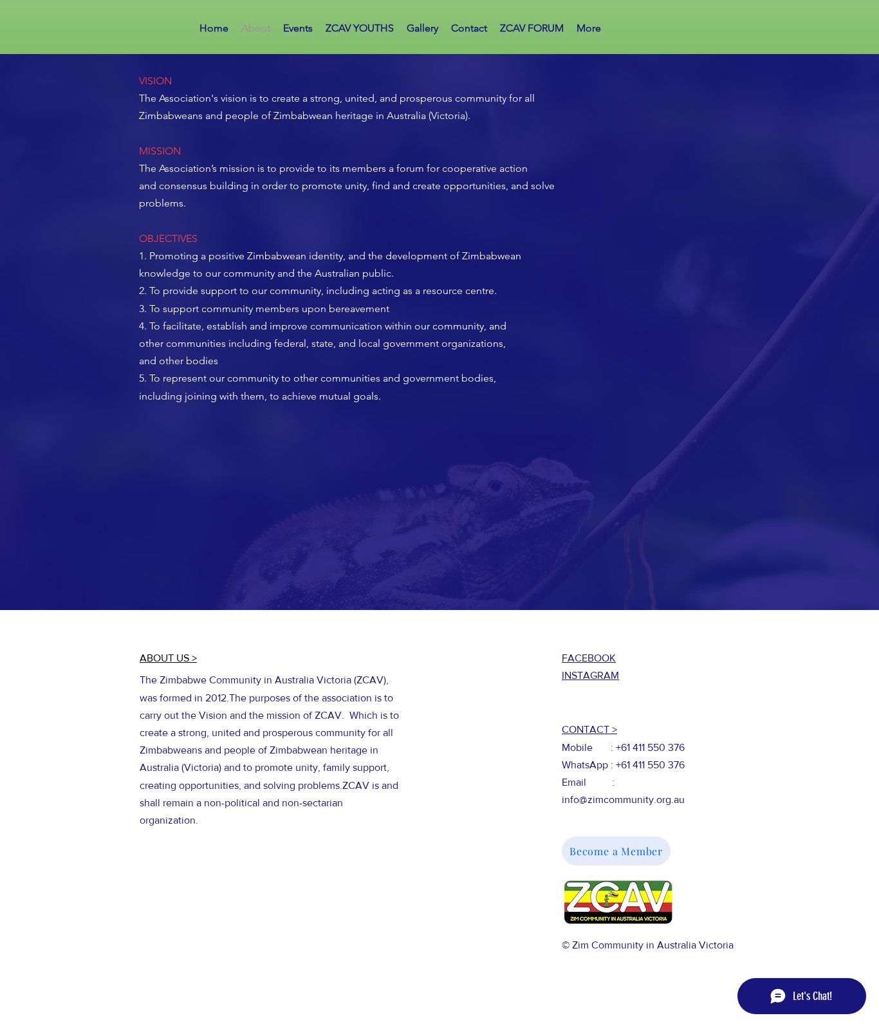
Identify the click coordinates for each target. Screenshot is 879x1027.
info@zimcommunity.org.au (623, 799)
